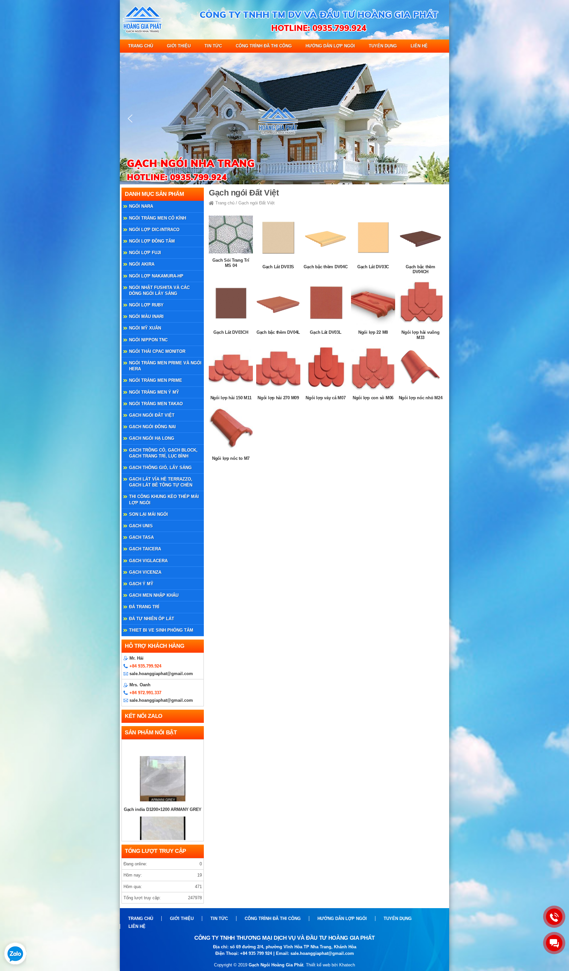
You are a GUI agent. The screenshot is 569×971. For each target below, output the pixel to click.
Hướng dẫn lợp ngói (330, 45)
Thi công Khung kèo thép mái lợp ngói (164, 499)
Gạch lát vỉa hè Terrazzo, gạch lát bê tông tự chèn (160, 482)
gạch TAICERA (145, 548)
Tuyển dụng (383, 45)
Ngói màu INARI (146, 316)
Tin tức (213, 45)
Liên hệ (419, 45)
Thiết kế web (318, 964)
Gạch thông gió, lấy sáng (160, 467)
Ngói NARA (141, 206)
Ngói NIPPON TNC (148, 339)
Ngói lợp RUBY (146, 304)
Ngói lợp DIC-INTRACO (154, 229)
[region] (284, 118)
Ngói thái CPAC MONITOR (157, 351)
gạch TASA (141, 537)
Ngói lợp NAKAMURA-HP (156, 276)
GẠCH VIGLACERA (148, 560)
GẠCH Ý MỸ (141, 583)
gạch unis (141, 525)
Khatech (347, 964)
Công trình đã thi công (264, 45)
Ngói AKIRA (141, 264)
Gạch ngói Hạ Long (151, 438)
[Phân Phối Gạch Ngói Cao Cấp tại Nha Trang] (284, 38)
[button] (130, 118)
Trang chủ (140, 45)
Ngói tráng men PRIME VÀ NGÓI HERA (165, 365)
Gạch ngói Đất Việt (152, 415)
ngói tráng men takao (156, 403)
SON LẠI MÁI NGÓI (148, 514)
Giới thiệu (179, 45)
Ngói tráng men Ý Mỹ (154, 392)
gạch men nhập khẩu (153, 595)
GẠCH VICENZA (145, 572)
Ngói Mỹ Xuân (145, 328)
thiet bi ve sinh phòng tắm (161, 630)
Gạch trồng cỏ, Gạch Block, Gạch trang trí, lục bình (163, 453)
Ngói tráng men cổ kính (157, 218)
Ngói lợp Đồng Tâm (152, 241)
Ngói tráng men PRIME (155, 380)
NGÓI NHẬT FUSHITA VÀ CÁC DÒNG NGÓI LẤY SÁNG (159, 290)
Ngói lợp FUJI (145, 252)
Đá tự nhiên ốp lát (151, 618)
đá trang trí (144, 606)
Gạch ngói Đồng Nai (152, 426)
